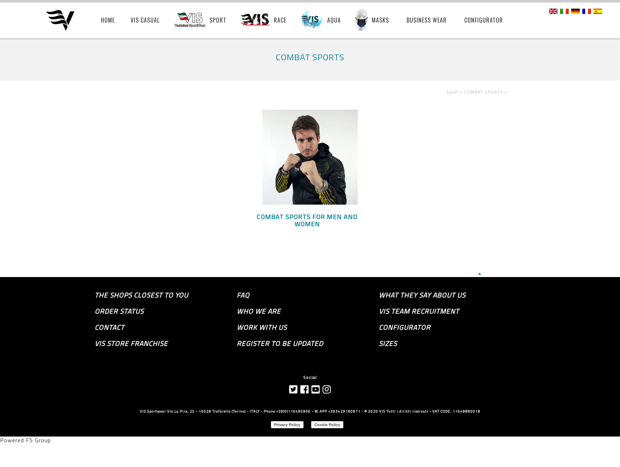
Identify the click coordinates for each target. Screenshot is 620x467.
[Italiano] (564, 12)
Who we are (259, 311)
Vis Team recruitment (419, 311)
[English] (553, 12)
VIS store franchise (131, 343)
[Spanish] (597, 12)
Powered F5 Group (25, 440)
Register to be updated (280, 343)
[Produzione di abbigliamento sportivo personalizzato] (65, 21)
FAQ (243, 295)
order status (119, 311)
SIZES (388, 343)
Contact (110, 327)
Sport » (455, 92)
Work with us (262, 327)
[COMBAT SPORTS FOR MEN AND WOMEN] (309, 202)
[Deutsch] (575, 12)
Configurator (405, 327)
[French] (586, 12)
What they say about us (422, 295)
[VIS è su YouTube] (315, 389)
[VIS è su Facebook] (304, 389)
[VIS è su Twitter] (293, 389)
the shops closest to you (141, 295)
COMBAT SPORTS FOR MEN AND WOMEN (307, 220)
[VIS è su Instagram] (327, 389)
